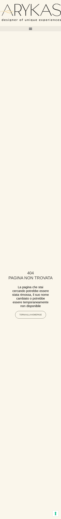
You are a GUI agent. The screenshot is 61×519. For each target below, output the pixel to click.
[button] (30, 28)
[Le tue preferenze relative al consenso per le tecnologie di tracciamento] (55, 513)
